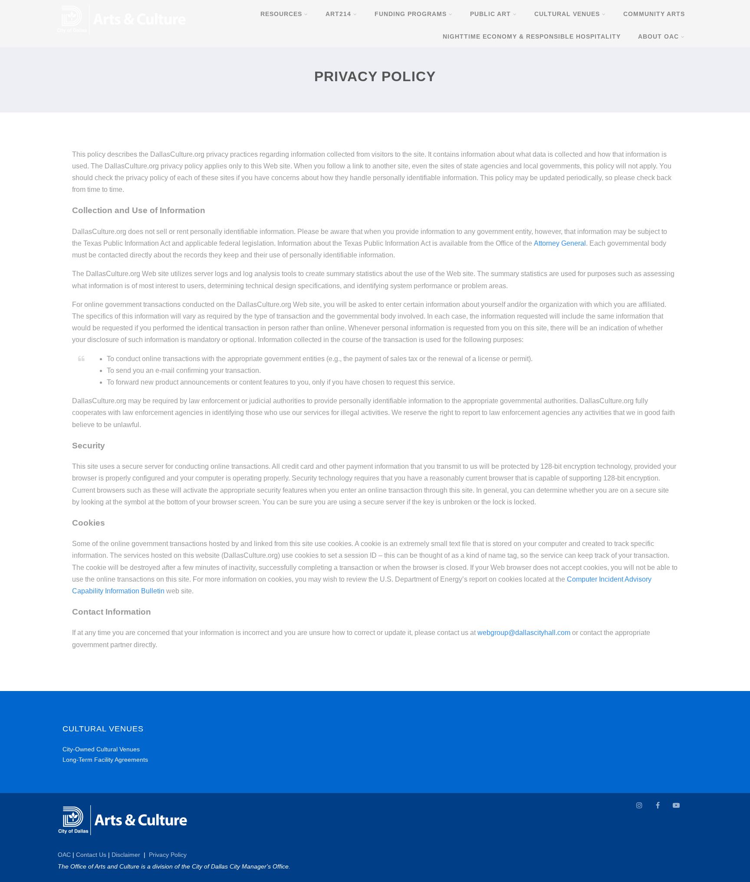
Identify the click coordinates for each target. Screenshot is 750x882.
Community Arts (654, 13)
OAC (64, 854)
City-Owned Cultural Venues (101, 749)
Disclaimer (126, 854)
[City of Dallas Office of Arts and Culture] (121, 36)
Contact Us (91, 854)
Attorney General (560, 243)
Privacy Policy (168, 854)
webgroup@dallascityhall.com (523, 632)
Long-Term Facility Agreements (105, 759)
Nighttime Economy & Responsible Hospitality (532, 36)
